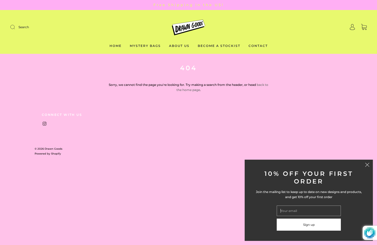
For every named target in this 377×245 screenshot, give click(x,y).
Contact (258, 46)
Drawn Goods (53, 148)
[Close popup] (367, 165)
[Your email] (309, 211)
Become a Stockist (219, 46)
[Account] (352, 27)
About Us (179, 46)
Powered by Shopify (48, 153)
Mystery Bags (145, 46)
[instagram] (44, 123)
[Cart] (364, 27)
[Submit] (47, 27)
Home (116, 46)
